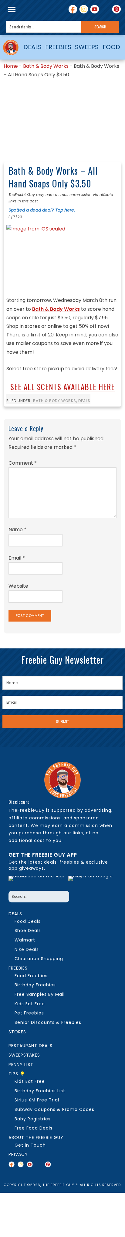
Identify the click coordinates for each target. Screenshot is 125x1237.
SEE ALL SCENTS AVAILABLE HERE (62, 386)
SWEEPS (87, 47)
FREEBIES (58, 47)
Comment (22, 462)
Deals (84, 400)
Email (16, 557)
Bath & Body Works (46, 66)
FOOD (111, 47)
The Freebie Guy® (11, 47)
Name (17, 529)
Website (18, 585)
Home (11, 66)
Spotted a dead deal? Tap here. (41, 210)
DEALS (32, 47)
